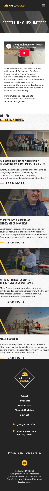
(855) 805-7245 (26, 424)
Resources (24, 405)
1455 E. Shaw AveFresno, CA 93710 (26, 433)
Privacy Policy (15, 453)
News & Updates (24, 410)
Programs (24, 400)
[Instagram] (24, 463)
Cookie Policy (33, 453)
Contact (24, 415)
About (24, 396)
